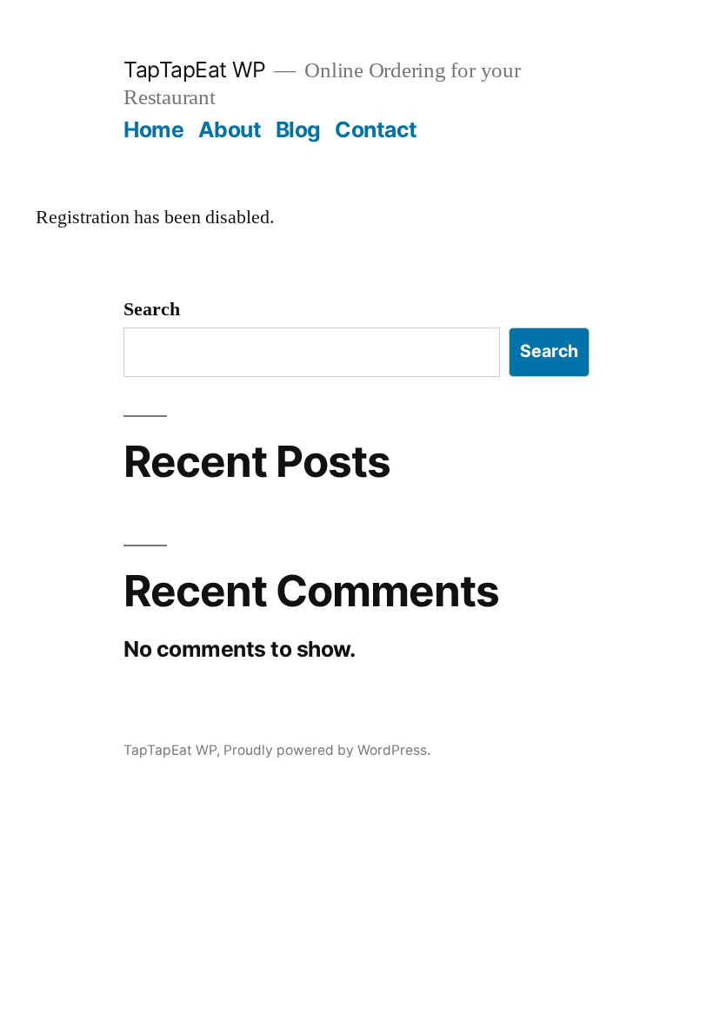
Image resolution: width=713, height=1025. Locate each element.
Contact (376, 129)
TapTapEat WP (194, 69)
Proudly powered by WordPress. (326, 750)
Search (151, 309)
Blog (298, 129)
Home (153, 129)
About (230, 129)
